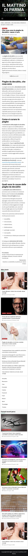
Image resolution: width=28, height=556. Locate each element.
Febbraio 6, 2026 (16, 320)
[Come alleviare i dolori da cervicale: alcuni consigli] (14, 280)
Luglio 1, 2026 (11, 490)
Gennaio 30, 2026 (12, 345)
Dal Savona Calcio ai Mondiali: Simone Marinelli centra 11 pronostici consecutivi (13, 361)
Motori (4, 398)
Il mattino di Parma (14, 7)
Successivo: (14, 261)
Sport (3, 401)
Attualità (4, 313)
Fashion (4, 390)
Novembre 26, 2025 (13, 34)
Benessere (4, 28)
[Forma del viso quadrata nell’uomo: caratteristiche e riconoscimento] (14, 306)
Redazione (5, 34)
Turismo (4, 407)
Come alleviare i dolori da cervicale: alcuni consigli (12, 372)
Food (3, 395)
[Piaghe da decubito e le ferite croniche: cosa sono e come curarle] (14, 331)
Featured (4, 392)
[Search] (25, 18)
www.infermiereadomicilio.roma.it (11, 162)
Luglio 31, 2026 (15, 436)
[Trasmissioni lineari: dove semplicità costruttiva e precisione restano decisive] (14, 422)
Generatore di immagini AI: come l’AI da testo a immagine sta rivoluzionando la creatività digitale (13, 356)
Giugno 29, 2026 (12, 294)
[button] (2, 18)
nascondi (16, 76)
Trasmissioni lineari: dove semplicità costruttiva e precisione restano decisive (14, 351)
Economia (4, 387)
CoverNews (21, 552)
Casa (3, 384)
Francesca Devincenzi (7, 320)
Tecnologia (5, 404)
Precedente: (12, 255)
